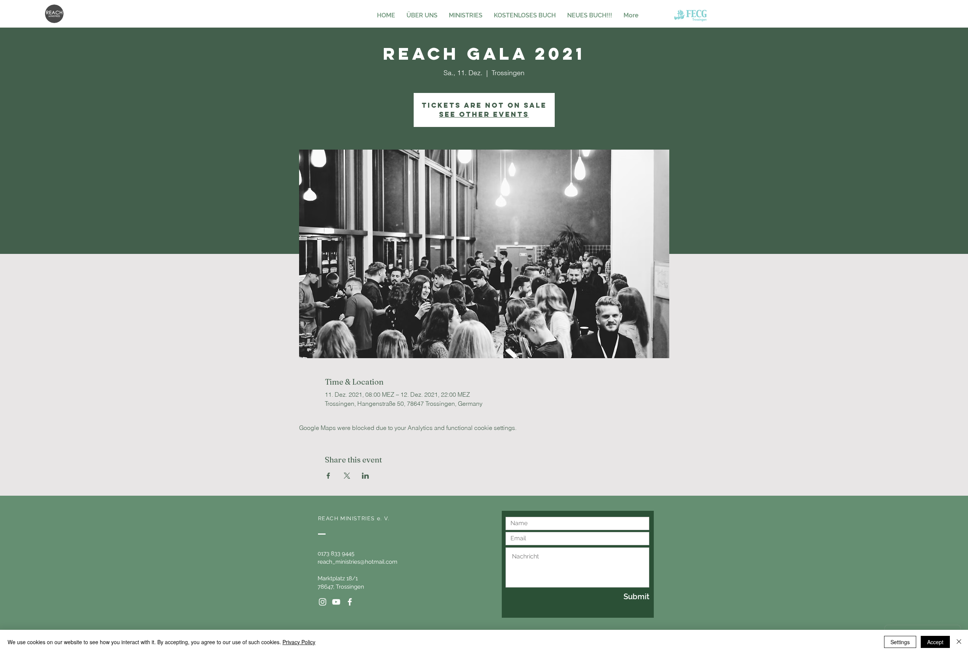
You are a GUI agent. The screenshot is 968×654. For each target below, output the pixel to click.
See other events (484, 114)
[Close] (958, 642)
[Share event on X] (347, 476)
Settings (900, 642)
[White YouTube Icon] (336, 602)
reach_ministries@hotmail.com (357, 561)
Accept (935, 642)
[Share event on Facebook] (328, 476)
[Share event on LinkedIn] (365, 476)
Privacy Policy (298, 642)
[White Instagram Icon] (322, 602)
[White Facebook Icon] (350, 602)
